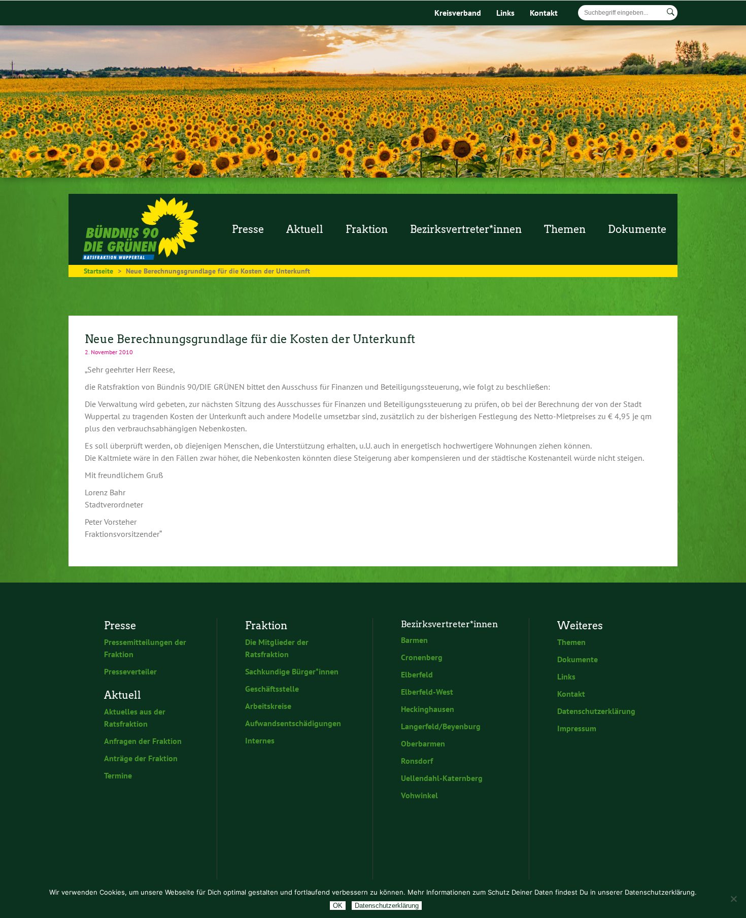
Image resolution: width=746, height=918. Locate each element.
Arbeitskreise (268, 706)
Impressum (576, 728)
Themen (571, 642)
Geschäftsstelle (272, 689)
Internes (260, 740)
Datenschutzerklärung (596, 711)
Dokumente (577, 659)
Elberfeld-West (427, 692)
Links (505, 13)
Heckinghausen (427, 709)
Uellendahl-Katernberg (442, 778)
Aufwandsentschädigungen (293, 723)
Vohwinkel (419, 795)
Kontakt (544, 13)
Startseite (98, 271)
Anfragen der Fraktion (143, 741)
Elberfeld (417, 674)
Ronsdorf (417, 761)
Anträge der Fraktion (141, 758)
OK (338, 905)
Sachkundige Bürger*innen (291, 671)
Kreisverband (457, 13)
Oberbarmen (423, 743)
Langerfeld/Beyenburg (441, 726)
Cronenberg (422, 657)
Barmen (414, 640)
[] (670, 12)
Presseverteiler (130, 671)
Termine (118, 775)
